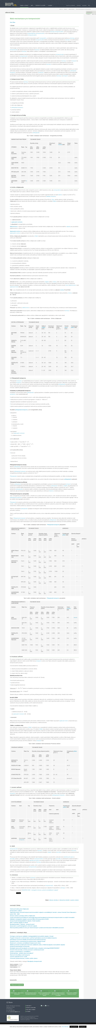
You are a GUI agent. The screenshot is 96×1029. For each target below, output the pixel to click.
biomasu (72, 38)
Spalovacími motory (15, 231)
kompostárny (43, 38)
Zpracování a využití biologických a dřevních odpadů (23, 926)
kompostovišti (40, 33)
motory (70, 293)
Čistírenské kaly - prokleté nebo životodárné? (21, 953)
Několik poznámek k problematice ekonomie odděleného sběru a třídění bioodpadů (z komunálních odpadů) (37, 944)
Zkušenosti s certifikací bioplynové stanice (71, 993)
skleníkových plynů (69, 857)
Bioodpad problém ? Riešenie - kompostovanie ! (22, 924)
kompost (74, 61)
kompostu (12, 72)
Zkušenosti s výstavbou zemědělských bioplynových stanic (25, 943)
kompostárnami (31, 33)
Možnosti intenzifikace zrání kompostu (20, 955)
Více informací (65, 1026)
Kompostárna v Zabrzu (16, 910)
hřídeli (36, 236)
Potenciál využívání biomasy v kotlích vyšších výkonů (23, 958)
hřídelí (29, 727)
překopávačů (30, 392)
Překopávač (13, 502)
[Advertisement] (91, 38)
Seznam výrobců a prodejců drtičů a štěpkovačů (22, 915)
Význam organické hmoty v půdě (18, 956)
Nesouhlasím (74, 1026)
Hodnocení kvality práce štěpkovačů (19, 909)
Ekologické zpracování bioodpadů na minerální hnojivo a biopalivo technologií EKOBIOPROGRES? (34, 948)
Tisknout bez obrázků (64, 900)
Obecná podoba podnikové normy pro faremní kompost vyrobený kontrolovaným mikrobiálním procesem (37, 927)
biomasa (74, 850)
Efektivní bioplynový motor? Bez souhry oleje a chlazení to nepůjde (58, 994)
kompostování (39, 39)
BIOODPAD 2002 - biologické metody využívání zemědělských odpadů (40, 890)
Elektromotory (13, 226)
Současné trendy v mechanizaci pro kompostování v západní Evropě (27, 941)
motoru (60, 144)
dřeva (66, 327)
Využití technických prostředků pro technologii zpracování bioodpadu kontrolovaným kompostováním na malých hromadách (42, 917)
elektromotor (72, 285)
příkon (72, 327)
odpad (49, 852)
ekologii (63, 887)
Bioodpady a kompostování (35, 961)
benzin (75, 617)
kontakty (84, 5)
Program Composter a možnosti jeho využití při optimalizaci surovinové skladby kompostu (33, 938)
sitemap (79, 5)
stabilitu (65, 485)
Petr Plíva (12, 22)
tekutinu (51, 491)
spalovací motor (14, 287)
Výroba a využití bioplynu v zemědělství (20, 951)
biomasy (52, 31)
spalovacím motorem (16, 222)
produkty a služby (40, 5)
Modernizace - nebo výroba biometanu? (17, 993)
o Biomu (50, 5)
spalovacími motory (15, 233)
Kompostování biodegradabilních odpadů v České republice (25, 921)
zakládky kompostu (51, 196)
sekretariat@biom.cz (15, 1011)
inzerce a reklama (70, 5)
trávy (53, 199)
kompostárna (57, 190)
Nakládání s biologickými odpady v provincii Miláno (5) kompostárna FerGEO (29, 919)
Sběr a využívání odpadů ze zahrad (19, 922)
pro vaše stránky (30, 1009)
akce (32, 5)
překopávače (36, 132)
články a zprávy (24, 5)
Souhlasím (82, 1026)
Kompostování (13, 849)
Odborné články (9, 12)
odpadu (68, 226)
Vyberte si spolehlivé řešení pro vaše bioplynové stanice (44, 994)
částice (60, 194)
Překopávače (13, 476)
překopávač (73, 70)
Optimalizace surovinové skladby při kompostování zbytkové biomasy (28, 939)
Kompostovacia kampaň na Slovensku (19, 946)
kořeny (54, 281)
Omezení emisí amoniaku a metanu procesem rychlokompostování (27, 950)
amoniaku (12, 858)
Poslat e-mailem (75, 900)
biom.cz (61, 9)
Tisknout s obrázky (53, 900)
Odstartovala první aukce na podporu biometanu (31, 993)
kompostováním (59, 31)
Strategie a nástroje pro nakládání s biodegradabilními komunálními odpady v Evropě (31, 936)
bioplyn (65, 9)
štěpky (54, 201)
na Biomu (88, 14)
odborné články (71, 9)
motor (66, 285)
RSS (89, 5)
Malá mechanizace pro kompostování (83, 9)
